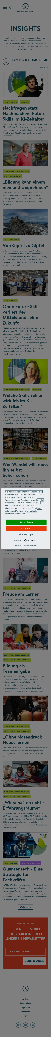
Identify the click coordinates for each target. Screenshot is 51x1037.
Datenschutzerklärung (29, 545)
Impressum (18, 545)
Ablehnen (26, 528)
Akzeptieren (26, 522)
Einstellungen (26, 534)
